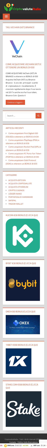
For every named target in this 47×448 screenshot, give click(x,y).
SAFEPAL (12, 200)
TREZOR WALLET (15, 204)
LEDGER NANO (15, 193)
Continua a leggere (14, 102)
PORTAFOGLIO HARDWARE (20, 197)
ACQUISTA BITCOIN (17, 180)
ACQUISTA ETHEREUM (18, 187)
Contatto (12, 442)
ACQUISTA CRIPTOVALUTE (20, 183)
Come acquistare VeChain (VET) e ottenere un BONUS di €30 (23, 65)
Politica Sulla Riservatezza (28, 442)
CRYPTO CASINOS (16, 190)
